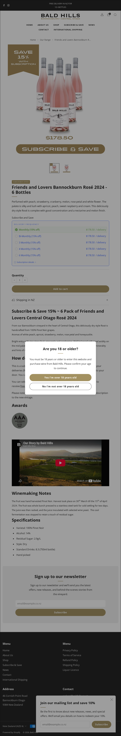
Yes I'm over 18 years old (60, 377)
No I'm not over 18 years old (60, 386)
